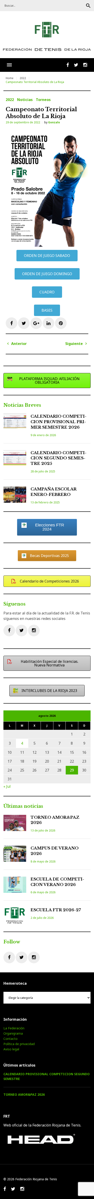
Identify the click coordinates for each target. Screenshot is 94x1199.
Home (9, 78)
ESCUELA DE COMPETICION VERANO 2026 (57, 882)
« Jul (7, 786)
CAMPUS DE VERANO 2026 (54, 851)
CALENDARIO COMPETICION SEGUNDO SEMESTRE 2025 (58, 458)
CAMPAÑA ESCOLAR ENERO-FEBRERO (53, 492)
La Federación (13, 1028)
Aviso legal (11, 1049)
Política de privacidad (19, 1044)
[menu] (9, 65)
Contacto (10, 1038)
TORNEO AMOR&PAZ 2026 (55, 820)
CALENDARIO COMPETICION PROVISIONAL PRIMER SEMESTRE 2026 (58, 422)
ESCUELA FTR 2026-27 (56, 910)
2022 (23, 78)
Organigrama (13, 1033)
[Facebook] (9, 630)
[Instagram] (34, 630)
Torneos (43, 99)
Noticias (25, 99)
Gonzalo (54, 122)
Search (88, 6)
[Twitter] (21, 630)
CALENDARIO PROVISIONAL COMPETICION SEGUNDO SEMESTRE (46, 1076)
